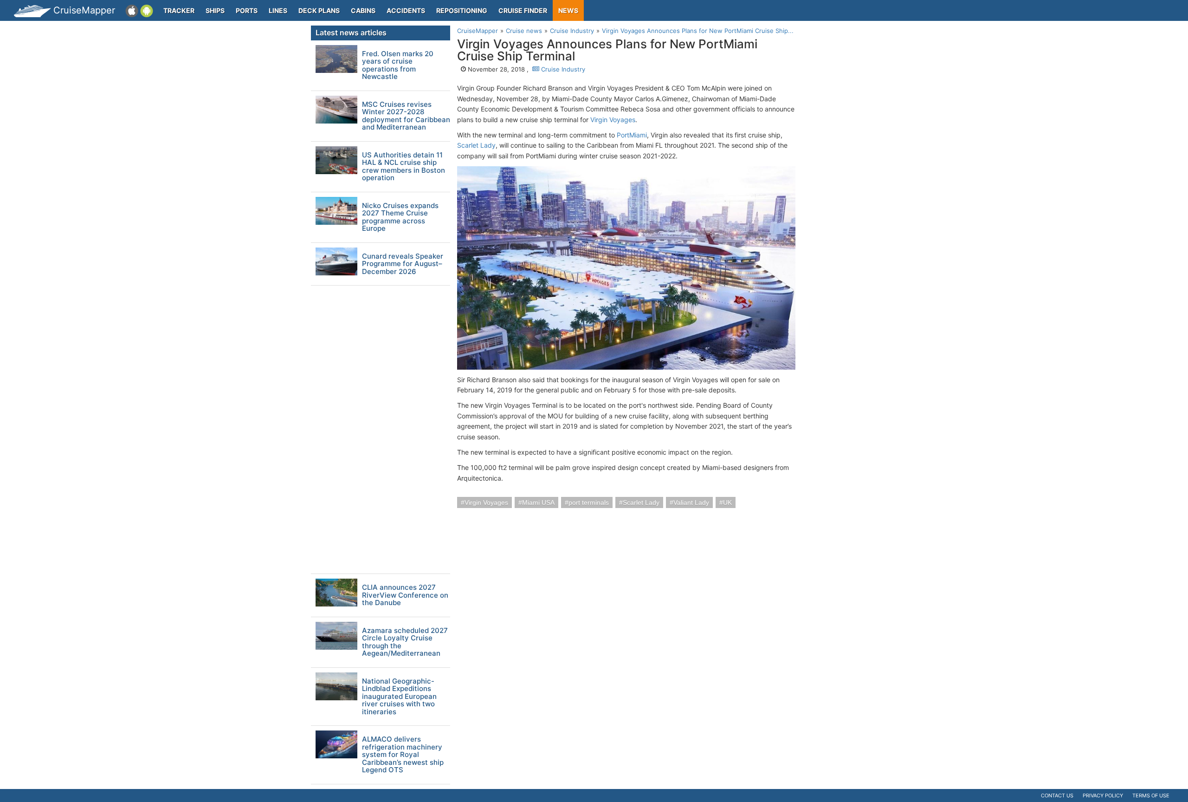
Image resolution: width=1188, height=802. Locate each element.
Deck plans (319, 10)
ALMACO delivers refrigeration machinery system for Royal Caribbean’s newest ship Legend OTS (403, 755)
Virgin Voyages (612, 120)
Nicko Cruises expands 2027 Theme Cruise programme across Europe (400, 217)
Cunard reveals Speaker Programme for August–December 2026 (402, 264)
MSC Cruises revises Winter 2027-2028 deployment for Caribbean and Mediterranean (406, 116)
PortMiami (632, 135)
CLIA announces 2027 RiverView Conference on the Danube (405, 595)
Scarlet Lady (476, 145)
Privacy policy (1103, 795)
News (568, 10)
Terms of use (1150, 795)
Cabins (363, 10)
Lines (278, 10)
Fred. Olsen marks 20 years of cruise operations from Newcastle (397, 65)
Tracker (178, 10)
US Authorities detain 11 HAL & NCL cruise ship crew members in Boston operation (403, 166)
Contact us (1057, 795)
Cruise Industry (562, 69)
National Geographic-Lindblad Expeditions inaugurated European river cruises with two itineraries (399, 697)
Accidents (406, 10)
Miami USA (538, 502)
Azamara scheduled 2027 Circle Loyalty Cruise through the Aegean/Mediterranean (405, 642)
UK (727, 502)
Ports (247, 10)
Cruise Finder (522, 10)
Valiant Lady (691, 502)
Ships (215, 10)
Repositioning (461, 10)
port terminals (588, 502)
